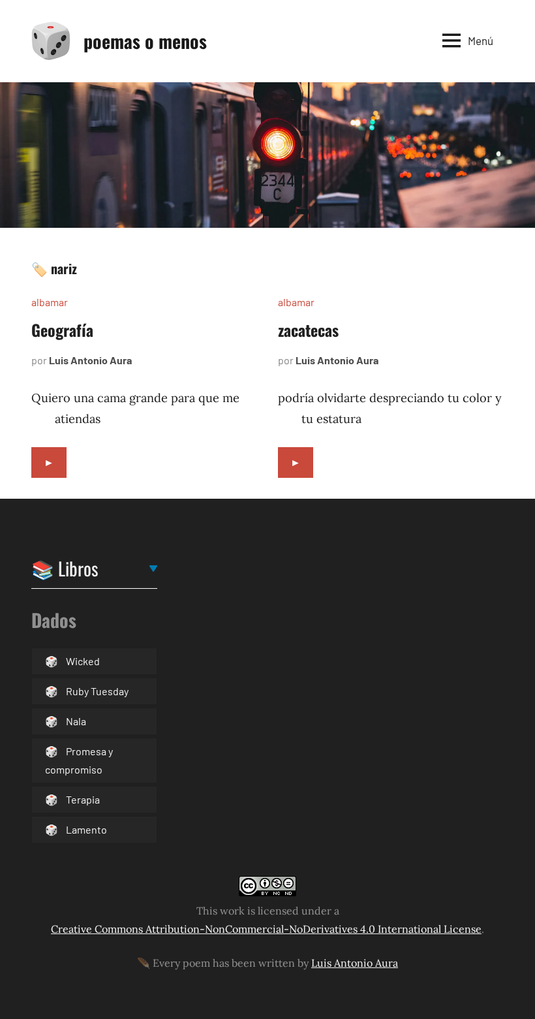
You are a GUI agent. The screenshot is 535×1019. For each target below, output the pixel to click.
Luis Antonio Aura (90, 360)
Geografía (62, 329)
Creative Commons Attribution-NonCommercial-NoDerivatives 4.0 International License (266, 928)
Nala (76, 721)
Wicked (83, 661)
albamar (49, 302)
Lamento (86, 829)
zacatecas (308, 329)
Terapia (83, 799)
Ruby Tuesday (97, 691)
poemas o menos (145, 40)
